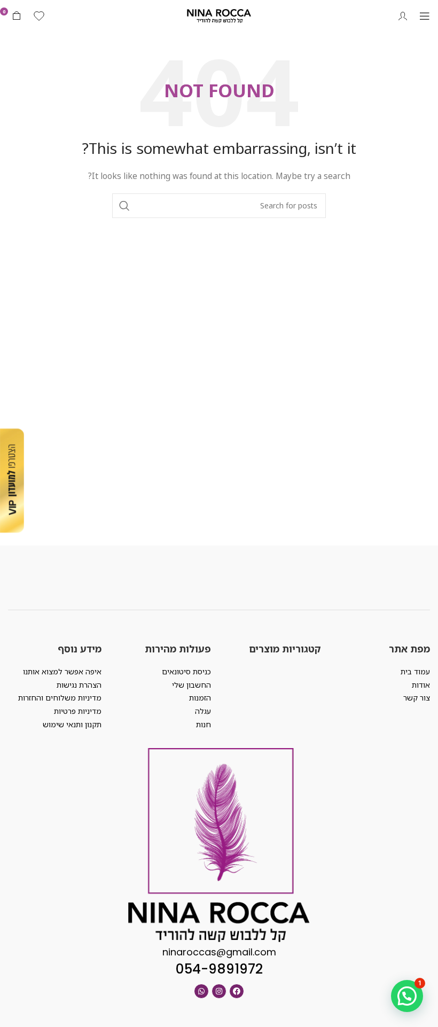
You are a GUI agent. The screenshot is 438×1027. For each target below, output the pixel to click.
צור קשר (416, 698)
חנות (203, 724)
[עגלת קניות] (16, 16)
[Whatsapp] (201, 991)
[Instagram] (219, 991)
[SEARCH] (124, 205)
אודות (421, 685)
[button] (407, 996)
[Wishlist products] (39, 16)
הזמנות (200, 698)
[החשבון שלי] (403, 16)
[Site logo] (219, 15)
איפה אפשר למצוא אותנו (62, 671)
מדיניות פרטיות (77, 711)
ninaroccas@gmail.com (219, 952)
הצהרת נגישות (79, 685)
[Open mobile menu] (424, 16)
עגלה (203, 711)
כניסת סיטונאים (186, 671)
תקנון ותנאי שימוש (72, 724)
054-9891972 (219, 969)
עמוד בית (415, 671)
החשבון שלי (191, 685)
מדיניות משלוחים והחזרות (59, 698)
